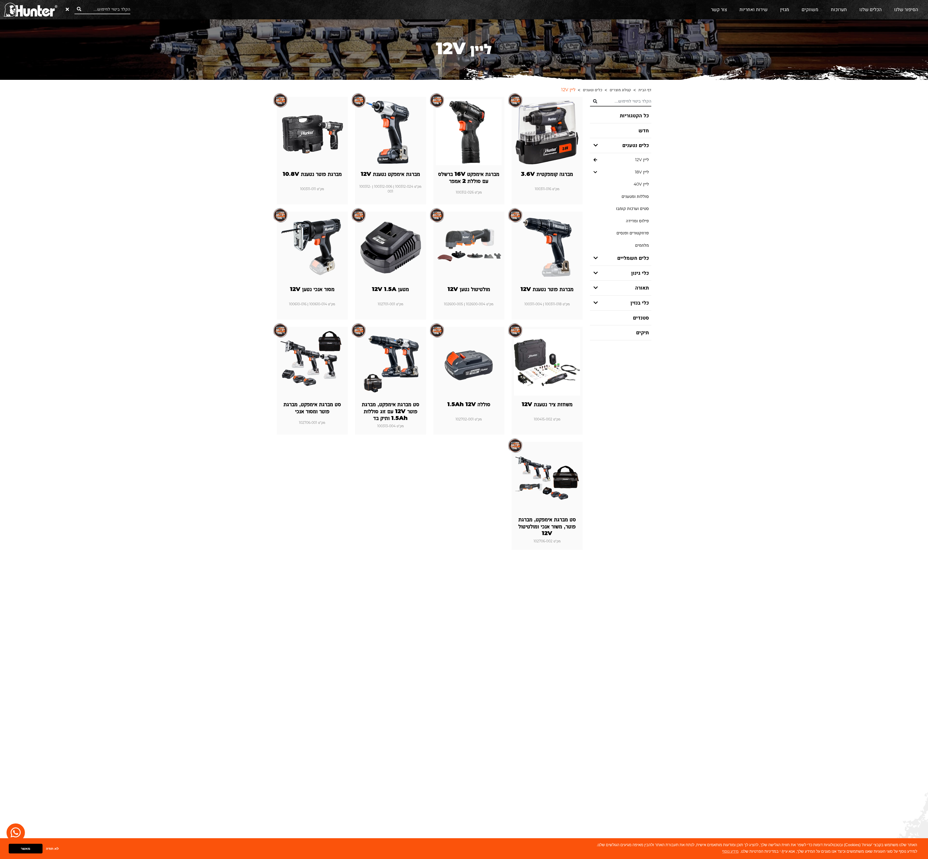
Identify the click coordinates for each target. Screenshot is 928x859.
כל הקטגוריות (634, 115)
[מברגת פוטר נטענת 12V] (547, 247)
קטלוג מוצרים (620, 90)
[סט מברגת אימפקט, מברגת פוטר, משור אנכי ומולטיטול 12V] (547, 477)
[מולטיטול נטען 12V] (469, 247)
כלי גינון (640, 273)
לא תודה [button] (52, 849)
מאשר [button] (25, 849)
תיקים (642, 332)
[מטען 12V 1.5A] (390, 247)
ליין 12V (642, 160)
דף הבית (644, 90)
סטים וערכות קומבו (632, 209)
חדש (643, 130)
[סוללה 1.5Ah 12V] (469, 362)
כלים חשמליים (633, 258)
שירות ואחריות (754, 9)
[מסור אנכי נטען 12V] (312, 247)
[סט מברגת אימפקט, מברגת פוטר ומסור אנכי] (312, 362)
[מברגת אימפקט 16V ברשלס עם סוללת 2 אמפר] (469, 132)
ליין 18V (642, 172)
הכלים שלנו (870, 9)
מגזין (784, 9)
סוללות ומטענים (635, 197)
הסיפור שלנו (906, 9)
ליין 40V (641, 184)
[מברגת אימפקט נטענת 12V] (390, 132)
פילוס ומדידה (637, 221)
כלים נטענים (592, 90)
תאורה (642, 288)
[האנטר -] (31, 9)
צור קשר (719, 9)
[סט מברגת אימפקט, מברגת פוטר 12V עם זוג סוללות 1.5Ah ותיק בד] (390, 362)
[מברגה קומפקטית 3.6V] (547, 132)
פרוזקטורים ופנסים (632, 233)
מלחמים (642, 245)
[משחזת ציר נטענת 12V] (547, 362)
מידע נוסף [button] (730, 851)
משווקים (810, 9)
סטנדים (641, 318)
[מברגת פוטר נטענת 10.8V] (312, 132)
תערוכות (839, 9)
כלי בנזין (640, 303)
